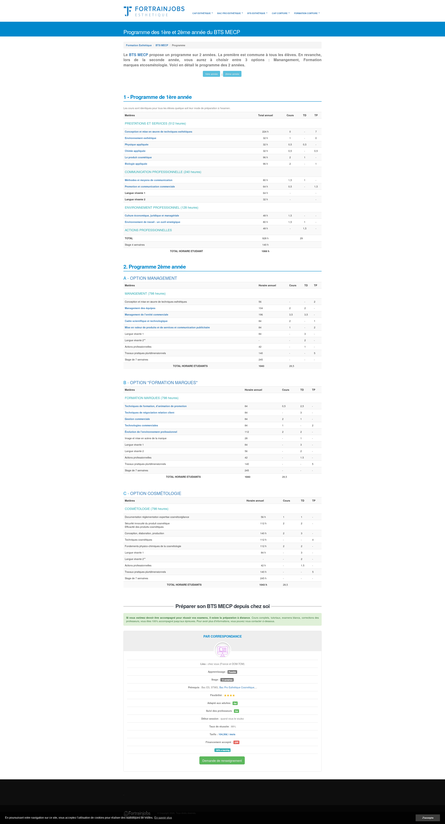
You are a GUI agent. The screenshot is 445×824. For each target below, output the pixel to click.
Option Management (153, 278)
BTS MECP (162, 45)
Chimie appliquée (135, 151)
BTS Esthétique (256, 13)
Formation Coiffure (306, 13)
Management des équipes (140, 308)
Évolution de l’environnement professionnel (151, 431)
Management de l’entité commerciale (146, 314)
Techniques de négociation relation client (149, 412)
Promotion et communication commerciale (150, 186)
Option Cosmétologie (155, 493)
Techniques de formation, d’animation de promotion (156, 406)
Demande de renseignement (222, 760)
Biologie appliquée (136, 163)
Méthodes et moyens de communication (148, 180)
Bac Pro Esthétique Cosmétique (236, 687)
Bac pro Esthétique (229, 13)
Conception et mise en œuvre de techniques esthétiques (158, 131)
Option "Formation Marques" (164, 382)
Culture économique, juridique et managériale (152, 215)
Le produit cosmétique (138, 157)
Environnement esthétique (140, 138)
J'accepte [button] (428, 817)
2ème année (232, 74)
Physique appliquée (136, 144)
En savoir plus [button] (163, 817)
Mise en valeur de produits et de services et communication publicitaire (167, 327)
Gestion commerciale (137, 419)
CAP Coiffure (280, 13)
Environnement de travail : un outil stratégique (152, 222)
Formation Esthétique (139, 45)
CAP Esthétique (201, 13)
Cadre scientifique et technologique (146, 321)
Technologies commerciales (141, 425)
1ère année (211, 74)
